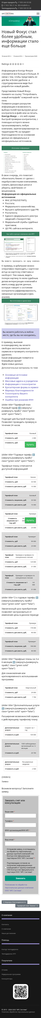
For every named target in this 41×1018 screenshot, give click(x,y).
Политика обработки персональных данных (18, 1012)
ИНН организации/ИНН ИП (17, 830)
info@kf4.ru (25, 5)
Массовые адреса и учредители (21, 381)
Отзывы (5, 970)
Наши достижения (9, 933)
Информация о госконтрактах (20, 384)
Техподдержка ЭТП (9, 954)
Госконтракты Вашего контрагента (16, 395)
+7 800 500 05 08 (24, 8)
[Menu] (38, 13)
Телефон (9, 821)
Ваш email (10, 840)
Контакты (5, 924)
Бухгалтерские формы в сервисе (21, 387)
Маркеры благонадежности (19, 390)
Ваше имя (10, 812)
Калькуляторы (7, 979)
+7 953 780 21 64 (10, 5)
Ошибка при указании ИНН (19, 399)
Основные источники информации (16, 376)
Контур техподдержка (10, 949)
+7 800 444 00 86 (24, 2)
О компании (6, 929)
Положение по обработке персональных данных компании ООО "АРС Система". (19, 888)
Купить (30, 444)
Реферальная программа (11, 974)
